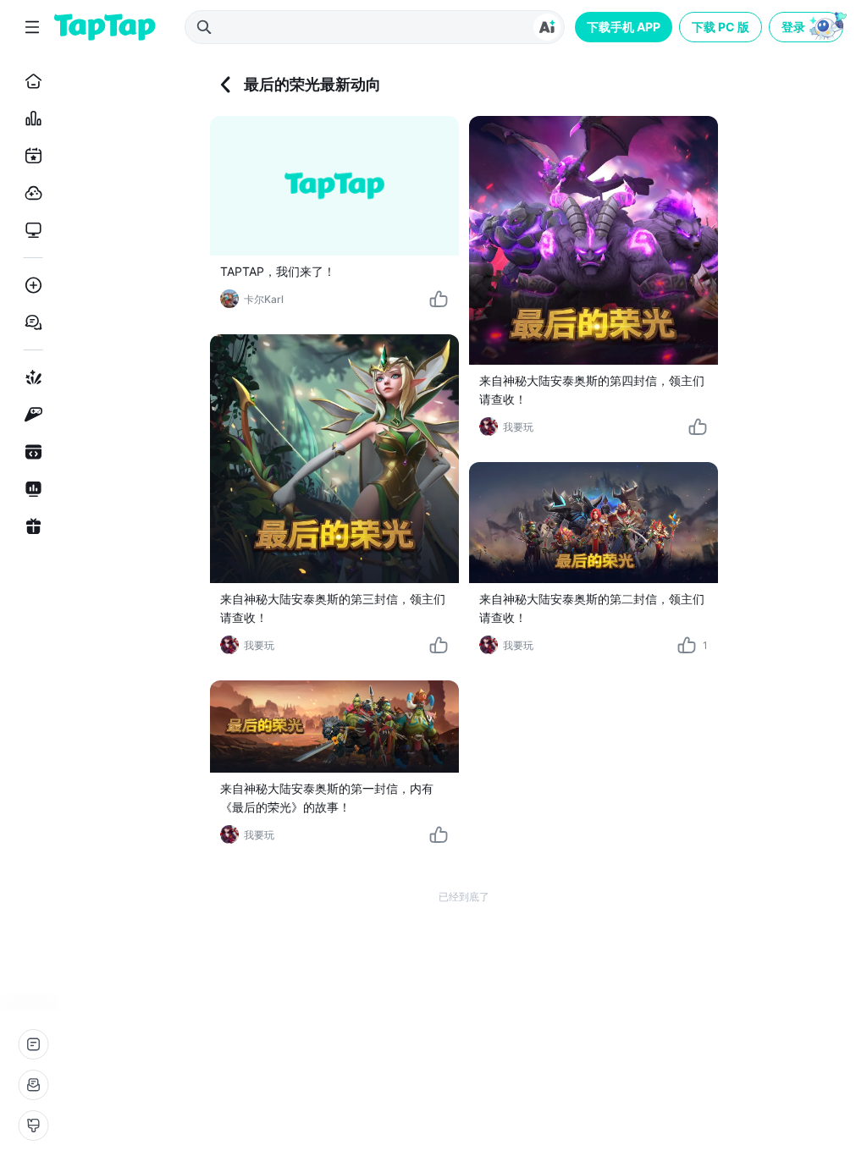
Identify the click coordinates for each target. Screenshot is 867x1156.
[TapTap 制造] (30, 377)
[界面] (33, 1125)
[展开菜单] (32, 27)
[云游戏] (30, 193)
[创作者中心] (30, 489)
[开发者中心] (30, 452)
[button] (808, 27)
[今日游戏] (30, 156)
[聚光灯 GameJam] (30, 415)
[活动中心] (30, 526)
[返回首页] (105, 27)
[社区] (30, 322)
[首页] (30, 81)
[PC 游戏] (30, 230)
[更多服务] (33, 1044)
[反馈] (33, 1085)
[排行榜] (30, 118)
